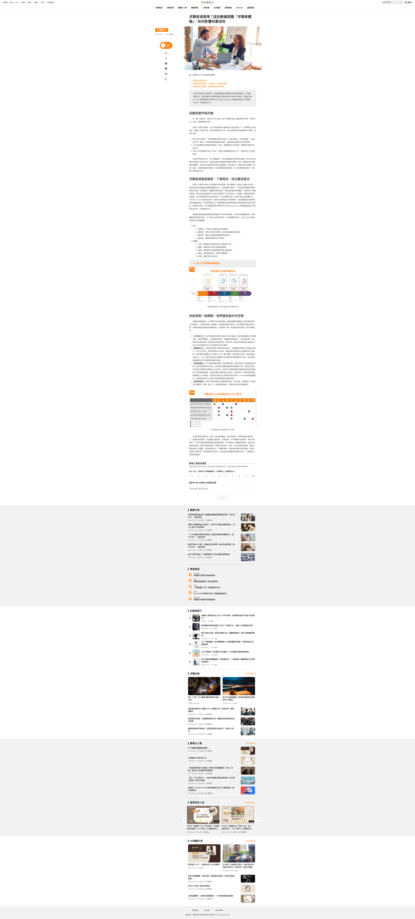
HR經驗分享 (161, 30)
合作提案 (207, 910)
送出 (222, 497)
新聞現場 (228, 8)
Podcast (239, 8)
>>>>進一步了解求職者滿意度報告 (206, 263)
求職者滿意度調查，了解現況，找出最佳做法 (210, 84)
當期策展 (250, 8)
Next (259, 819)
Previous (184, 819)
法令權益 (217, 8)
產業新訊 (159, 8)
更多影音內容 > (250, 802)
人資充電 (205, 8)
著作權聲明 (219, 910)
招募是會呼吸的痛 (199, 80)
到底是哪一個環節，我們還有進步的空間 (208, 87)
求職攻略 (170, 8)
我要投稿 (195, 910)
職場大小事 (182, 8)
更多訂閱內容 (250, 673)
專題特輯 (194, 8)
